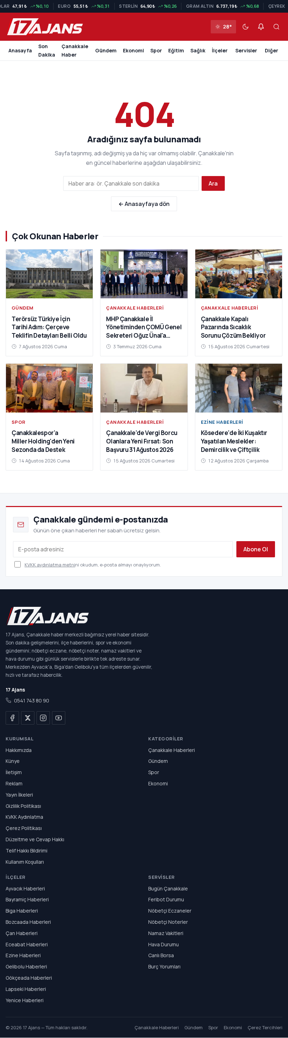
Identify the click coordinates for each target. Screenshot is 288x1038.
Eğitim (176, 50)
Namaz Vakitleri (165, 933)
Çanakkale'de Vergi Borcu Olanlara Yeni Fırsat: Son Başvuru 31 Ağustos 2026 (141, 441)
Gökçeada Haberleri (29, 977)
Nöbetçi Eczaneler (169, 910)
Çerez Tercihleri (265, 1028)
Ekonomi (133, 50)
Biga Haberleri (22, 910)
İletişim (14, 772)
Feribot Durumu (166, 899)
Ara (213, 183)
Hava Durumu (163, 944)
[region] (144, 6)
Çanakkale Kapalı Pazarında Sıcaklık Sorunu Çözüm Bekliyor (233, 327)
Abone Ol (255, 549)
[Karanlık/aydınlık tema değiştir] (245, 26)
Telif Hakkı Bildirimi (26, 850)
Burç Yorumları (164, 966)
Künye (13, 761)
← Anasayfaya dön (144, 204)
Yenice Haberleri (25, 1000)
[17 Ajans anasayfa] (144, 616)
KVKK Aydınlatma (24, 817)
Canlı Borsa (161, 955)
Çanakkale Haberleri (135, 308)
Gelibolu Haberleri (26, 966)
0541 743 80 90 (31, 701)
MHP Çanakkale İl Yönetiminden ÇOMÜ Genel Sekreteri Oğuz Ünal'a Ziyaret (144, 331)
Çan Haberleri (22, 933)
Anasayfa (20, 50)
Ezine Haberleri (222, 422)
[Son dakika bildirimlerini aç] (261, 26)
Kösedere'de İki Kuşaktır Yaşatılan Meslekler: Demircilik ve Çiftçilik (234, 441)
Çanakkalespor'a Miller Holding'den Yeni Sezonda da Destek (43, 441)
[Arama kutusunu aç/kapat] (276, 26)
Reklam (14, 783)
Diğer (271, 50)
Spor (156, 50)
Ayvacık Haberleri (25, 888)
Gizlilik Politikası (23, 806)
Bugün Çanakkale (168, 888)
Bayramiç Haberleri (27, 899)
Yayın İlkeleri (19, 794)
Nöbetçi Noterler (168, 922)
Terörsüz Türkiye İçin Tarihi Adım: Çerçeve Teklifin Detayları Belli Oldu (49, 327)
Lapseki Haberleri (26, 989)
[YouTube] (58, 718)
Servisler (246, 50)
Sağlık (197, 50)
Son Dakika (46, 50)
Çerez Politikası (24, 828)
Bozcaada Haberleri (28, 922)
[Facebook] (12, 718)
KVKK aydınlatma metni (50, 565)
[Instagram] (43, 718)
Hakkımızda (19, 750)
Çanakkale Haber (74, 50)
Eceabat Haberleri (27, 944)
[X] (27, 718)
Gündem (106, 50)
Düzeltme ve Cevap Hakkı (35, 839)
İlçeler (220, 50)
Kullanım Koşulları (25, 861)
